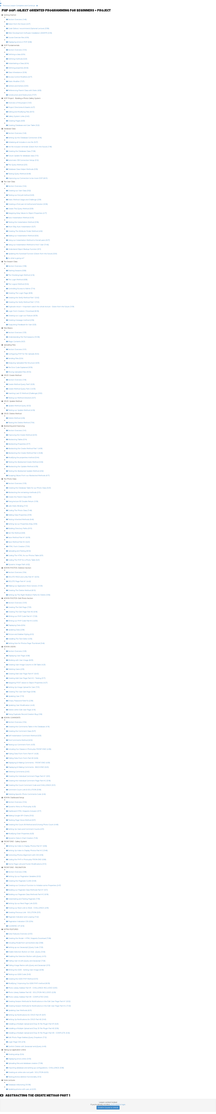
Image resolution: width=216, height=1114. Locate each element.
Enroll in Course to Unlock (108, 1108)
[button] (0, 1)
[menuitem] (0, 3)
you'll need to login (117, 1105)
